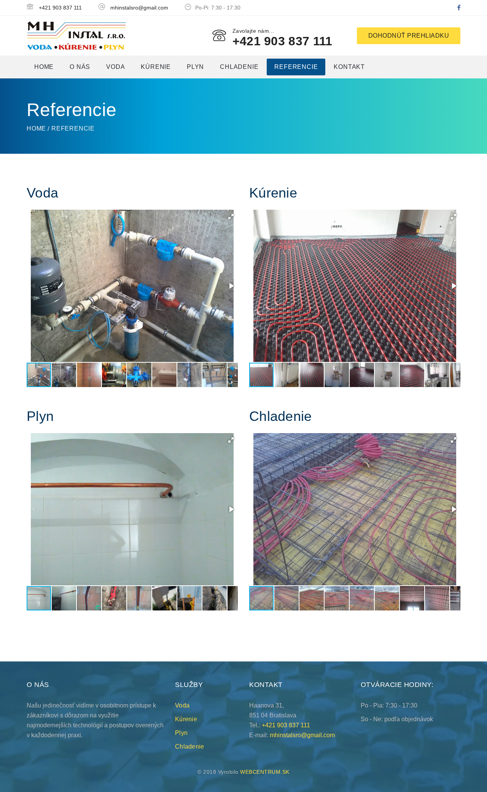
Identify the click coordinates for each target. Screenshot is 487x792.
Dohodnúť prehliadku (408, 35)
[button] (231, 216)
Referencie (296, 67)
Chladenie (239, 67)
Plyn (195, 67)
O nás (80, 67)
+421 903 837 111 (60, 8)
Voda (115, 67)
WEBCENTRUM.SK (265, 772)
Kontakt (349, 67)
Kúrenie (156, 67)
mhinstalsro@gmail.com (139, 8)
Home (44, 67)
